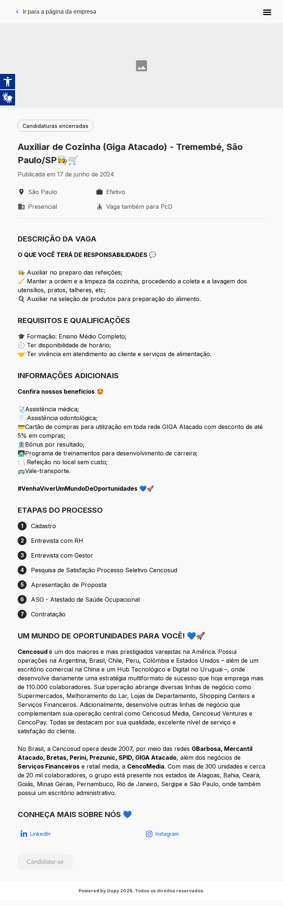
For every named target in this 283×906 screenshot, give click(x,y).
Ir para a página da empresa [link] (59, 11)
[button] (267, 12)
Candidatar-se (45, 862)
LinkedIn (40, 834)
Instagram (167, 834)
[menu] (267, 12)
